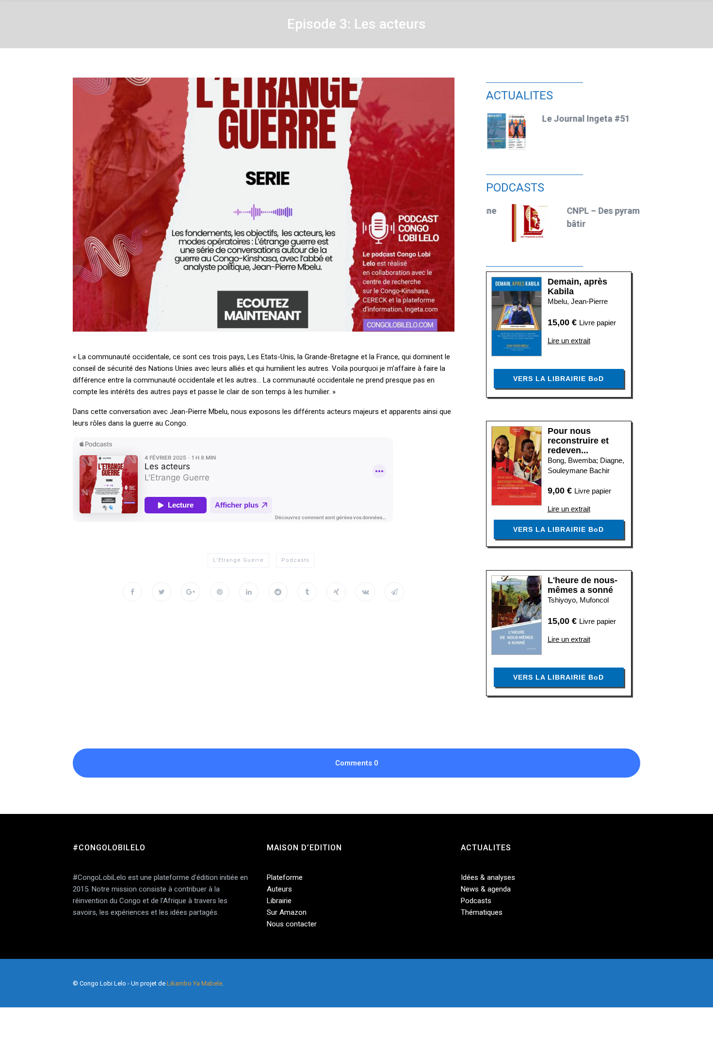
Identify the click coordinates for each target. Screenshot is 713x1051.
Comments (356, 763)
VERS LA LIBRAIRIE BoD (558, 378)
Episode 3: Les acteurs (356, 24)
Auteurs (279, 889)
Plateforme (285, 877)
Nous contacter (292, 924)
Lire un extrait (569, 340)
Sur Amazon (287, 912)
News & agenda (486, 889)
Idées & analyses (488, 877)
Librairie (279, 900)
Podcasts (295, 560)
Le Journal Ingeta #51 (584, 118)
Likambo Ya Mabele (194, 983)
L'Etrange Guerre (238, 560)
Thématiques (481, 912)
